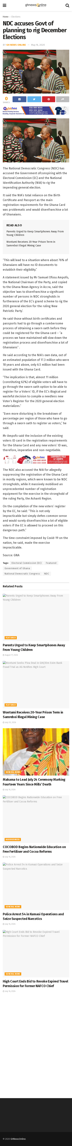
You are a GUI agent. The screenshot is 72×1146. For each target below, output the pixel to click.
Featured (51, 563)
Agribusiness (13, 840)
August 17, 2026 (11, 655)
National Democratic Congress (22, 573)
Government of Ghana (17, 568)
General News (13, 772)
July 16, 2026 (9, 790)
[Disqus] (36, 1045)
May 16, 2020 (38, 44)
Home (5, 16)
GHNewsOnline (18, 1139)
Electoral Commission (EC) (27, 563)
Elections (15, 16)
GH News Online (16, 44)
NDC (46, 573)
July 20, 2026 (10, 722)
